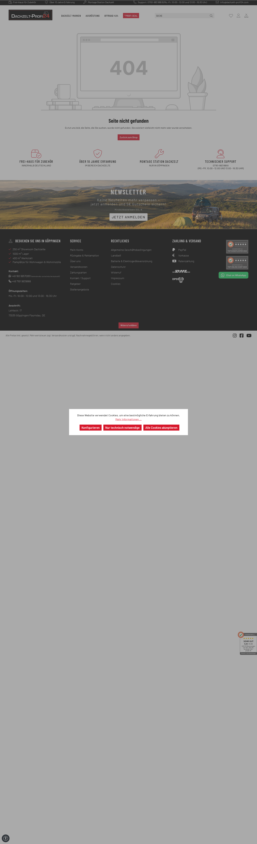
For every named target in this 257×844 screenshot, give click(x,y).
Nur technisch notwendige (122, 427)
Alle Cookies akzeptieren (161, 427)
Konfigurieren (91, 427)
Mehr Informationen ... (128, 419)
